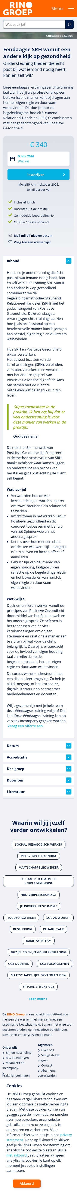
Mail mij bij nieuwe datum (33, 235)
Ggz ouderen (18, 964)
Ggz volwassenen (54, 964)
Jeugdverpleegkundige (38, 906)
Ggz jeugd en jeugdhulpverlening (38, 952)
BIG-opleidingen (17, 1058)
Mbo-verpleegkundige (39, 856)
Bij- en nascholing (18, 1053)
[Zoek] (69, 24)
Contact (46, 1065)
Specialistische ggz (38, 987)
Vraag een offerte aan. (26, 726)
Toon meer (37, 999)
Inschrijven (35, 174)
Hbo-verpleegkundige (38, 895)
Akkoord (27, 1183)
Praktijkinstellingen (16, 1076)
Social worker (58, 918)
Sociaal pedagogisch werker (38, 844)
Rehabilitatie (53, 929)
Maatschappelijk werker (39, 867)
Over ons (47, 1050)
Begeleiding (22, 929)
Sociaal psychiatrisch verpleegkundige (39, 881)
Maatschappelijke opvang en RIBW (38, 975)
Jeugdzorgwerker (21, 918)
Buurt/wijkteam (38, 941)
